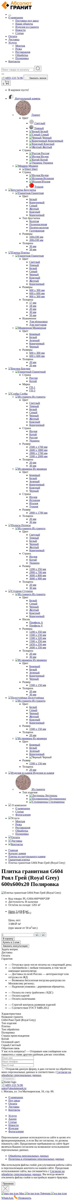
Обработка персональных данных (28, 1155)
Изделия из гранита (27, 26)
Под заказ (14, 1100)
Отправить (8, 1078)
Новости (20, 30)
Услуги (12, 42)
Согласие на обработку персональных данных (36, 1074)
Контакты (14, 61)
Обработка (21, 55)
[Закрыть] (5, 1189)
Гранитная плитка (19, 859)
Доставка (13, 39)
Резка (18, 48)
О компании (15, 17)
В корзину (8, 938)
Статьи (19, 33)
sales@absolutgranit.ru (13, 1088)
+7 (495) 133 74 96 (12, 77)
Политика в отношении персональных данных (36, 1158)
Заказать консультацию (15, 946)
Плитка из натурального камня (26, 856)
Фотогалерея (23, 814)
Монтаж (20, 45)
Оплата (12, 36)
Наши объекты (24, 23)
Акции (12, 1118)
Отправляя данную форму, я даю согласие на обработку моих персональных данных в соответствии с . (36, 1072)
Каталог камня (17, 853)
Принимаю (8, 1183)
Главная (13, 850)
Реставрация (22, 51)
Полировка (22, 58)
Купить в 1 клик (11, 942)
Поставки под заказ (27, 20)
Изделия (13, 1128)
